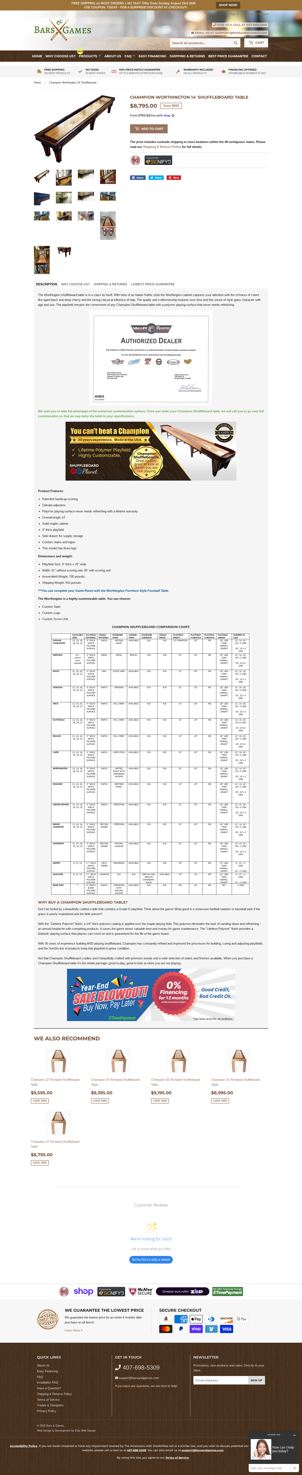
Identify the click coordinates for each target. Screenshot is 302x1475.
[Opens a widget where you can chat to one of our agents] (274, 1451)
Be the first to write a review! (151, 1259)
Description (46, 284)
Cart (259, 43)
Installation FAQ (47, 1382)
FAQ (128, 56)
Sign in (234, 14)
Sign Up (256, 1380)
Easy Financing (152, 56)
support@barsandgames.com (241, 32)
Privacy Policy (46, 1411)
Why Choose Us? (60, 56)
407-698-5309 (256, 24)
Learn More (73, 1330)
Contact (259, 56)
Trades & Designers (50, 1405)
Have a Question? (49, 1388)
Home (37, 56)
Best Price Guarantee (228, 56)
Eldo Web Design (85, 1430)
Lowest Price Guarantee (153, 284)
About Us (112, 56)
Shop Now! (228, 5)
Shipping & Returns (187, 56)
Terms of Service (48, 1399)
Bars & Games (55, 1425)
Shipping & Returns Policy (54, 1394)
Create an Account (256, 14)
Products (88, 56)
